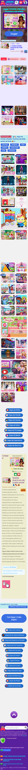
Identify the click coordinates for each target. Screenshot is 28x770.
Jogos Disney (14, 660)
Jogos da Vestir (14, 425)
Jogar (14, 33)
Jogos (4, 59)
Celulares (5, 144)
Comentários (13, 59)
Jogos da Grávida (14, 415)
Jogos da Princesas (14, 430)
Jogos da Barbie (14, 435)
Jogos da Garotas (15, 420)
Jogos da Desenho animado (14, 640)
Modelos (4, 147)
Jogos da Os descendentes (14, 635)
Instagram (14, 144)
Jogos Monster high (15, 670)
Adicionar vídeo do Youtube (18, 606)
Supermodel (14, 147)
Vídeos (23, 59)
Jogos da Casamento (14, 440)
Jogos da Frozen (14, 665)
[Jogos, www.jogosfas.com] (10, 2)
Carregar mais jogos (14, 618)
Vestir (22, 144)
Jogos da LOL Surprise (14, 645)
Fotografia (12, 150)
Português (7, 750)
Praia (3, 150)
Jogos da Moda (14, 410)
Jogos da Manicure (14, 445)
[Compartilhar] (25, 51)
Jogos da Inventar (14, 686)
